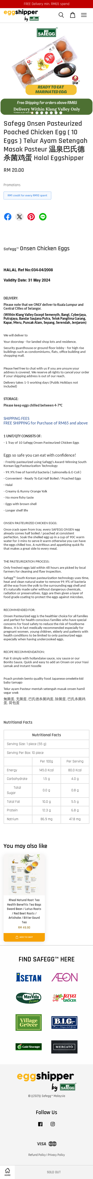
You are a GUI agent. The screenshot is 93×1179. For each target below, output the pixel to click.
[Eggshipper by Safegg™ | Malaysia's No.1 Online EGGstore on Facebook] (40, 1126)
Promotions (12, 185)
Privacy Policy (56, 1155)
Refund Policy (37, 1155)
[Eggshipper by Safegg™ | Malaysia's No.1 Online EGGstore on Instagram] (52, 1126)
